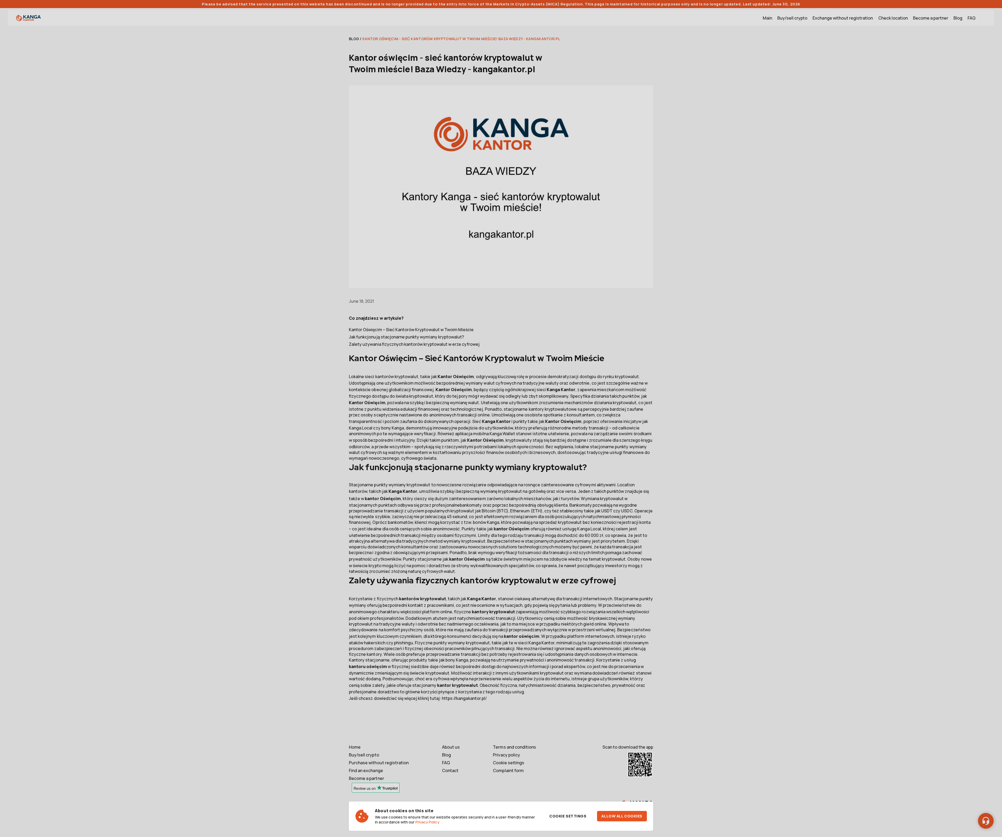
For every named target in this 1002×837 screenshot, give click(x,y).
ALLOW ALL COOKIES (621, 816)
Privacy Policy (427, 822)
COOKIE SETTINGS (567, 816)
